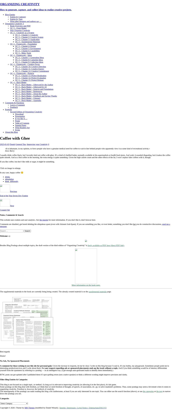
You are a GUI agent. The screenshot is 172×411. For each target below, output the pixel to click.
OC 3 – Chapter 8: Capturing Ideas (29, 60)
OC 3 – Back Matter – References (28, 91)
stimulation (9, 179)
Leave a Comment (17, 105)
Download (19, 114)
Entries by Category (18, 17)
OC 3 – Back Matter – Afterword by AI (31, 87)
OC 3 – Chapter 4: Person (25, 46)
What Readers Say (22, 128)
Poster (17, 121)
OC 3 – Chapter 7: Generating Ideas (29, 58)
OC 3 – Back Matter (18, 82)
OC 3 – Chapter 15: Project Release (29, 80)
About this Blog (11, 132)
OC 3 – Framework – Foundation (23, 44)
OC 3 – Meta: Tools (23, 53)
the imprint (44, 220)
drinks (7, 177)
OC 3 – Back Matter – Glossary (27, 98)
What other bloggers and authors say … (26, 21)
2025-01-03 (4, 144)
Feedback (14, 107)
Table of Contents (22, 123)
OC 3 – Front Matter (18, 28)
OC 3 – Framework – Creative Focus (25, 64)
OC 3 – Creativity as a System (22, 33)
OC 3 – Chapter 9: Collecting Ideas (29, 62)
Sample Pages (20, 125)
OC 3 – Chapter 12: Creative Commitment (32, 71)
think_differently (11, 181)
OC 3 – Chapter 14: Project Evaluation (30, 78)
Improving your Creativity (37, 144)
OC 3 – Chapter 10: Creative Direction (30, 67)
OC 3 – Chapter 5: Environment (28, 48)
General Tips (21, 144)
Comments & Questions (14, 103)
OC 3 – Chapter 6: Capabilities (27, 51)
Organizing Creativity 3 (14, 24)
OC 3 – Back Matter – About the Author (31, 94)
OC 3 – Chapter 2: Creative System (29, 37)
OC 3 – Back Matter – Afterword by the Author (34, 85)
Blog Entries (10, 15)
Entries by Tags (16, 19)
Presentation (20, 116)
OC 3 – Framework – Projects (22, 73)
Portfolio (8, 109)
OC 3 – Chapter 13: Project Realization (30, 76)
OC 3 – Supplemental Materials (27, 42)
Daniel (12, 144)
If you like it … (21, 119)
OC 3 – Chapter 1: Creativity (26, 35)
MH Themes (30, 408)
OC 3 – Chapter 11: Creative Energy (29, 69)
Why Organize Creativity (20, 30)
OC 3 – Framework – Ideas (21, 55)
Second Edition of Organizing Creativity (26, 112)
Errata (17, 130)
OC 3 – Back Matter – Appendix (28, 100)
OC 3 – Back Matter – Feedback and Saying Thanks (36, 96)
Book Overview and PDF (20, 26)
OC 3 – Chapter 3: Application (27, 39)
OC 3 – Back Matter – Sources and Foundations (34, 89)
